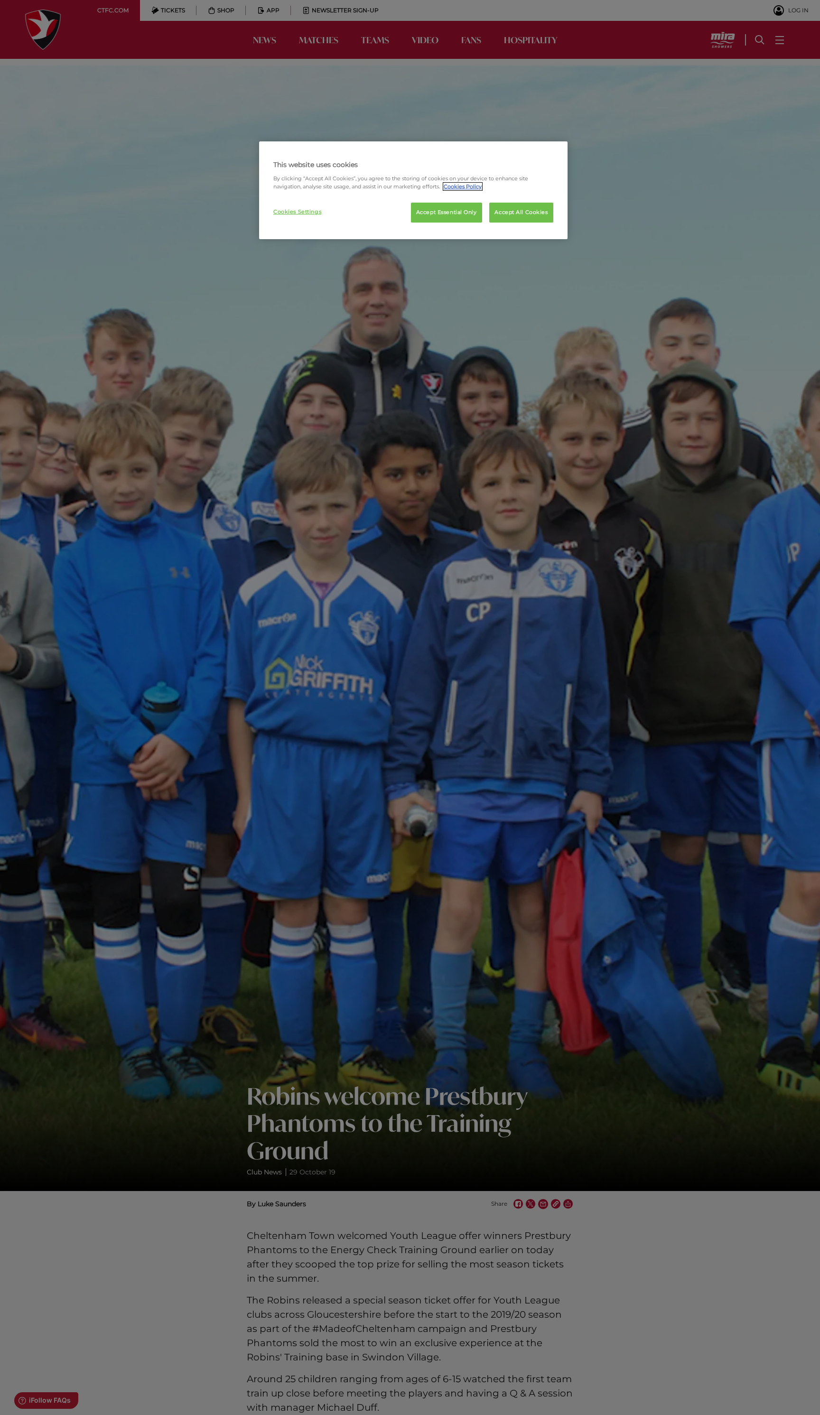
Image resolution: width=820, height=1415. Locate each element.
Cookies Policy (463, 186)
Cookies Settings (297, 211)
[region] (413, 190)
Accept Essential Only (446, 212)
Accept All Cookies (521, 212)
